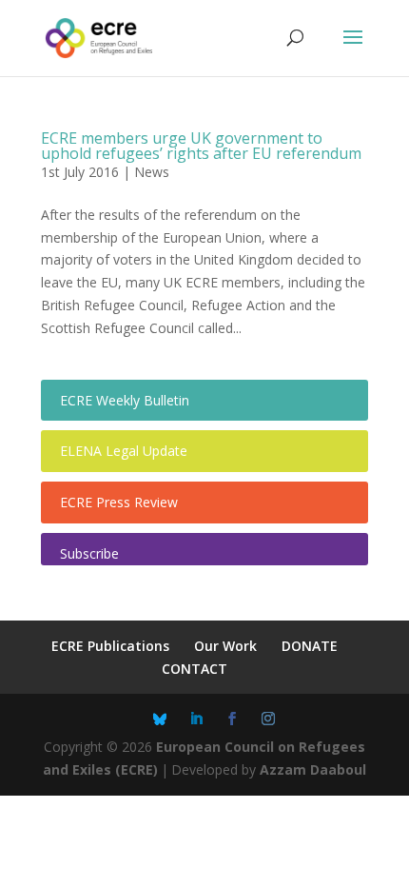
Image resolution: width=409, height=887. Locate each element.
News (151, 172)
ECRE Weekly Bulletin (124, 400)
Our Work (225, 646)
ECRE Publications (110, 646)
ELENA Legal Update (123, 451)
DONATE (310, 646)
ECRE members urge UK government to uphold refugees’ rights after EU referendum (201, 146)
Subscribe (89, 553)
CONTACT (194, 669)
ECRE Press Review (119, 502)
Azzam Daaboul (313, 769)
